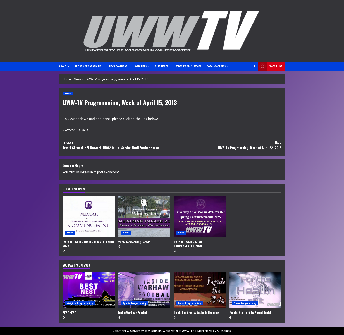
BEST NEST (69, 313)
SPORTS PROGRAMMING (88, 66)
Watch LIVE (275, 66)
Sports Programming (135, 303)
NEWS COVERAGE (118, 66)
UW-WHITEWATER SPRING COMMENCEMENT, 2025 (189, 244)
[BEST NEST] (89, 290)
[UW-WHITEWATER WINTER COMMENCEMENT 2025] (89, 216)
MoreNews (204, 331)
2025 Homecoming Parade (134, 242)
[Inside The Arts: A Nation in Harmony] (200, 290)
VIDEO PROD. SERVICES (188, 66)
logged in (86, 172)
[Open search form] (254, 66)
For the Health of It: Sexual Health (250, 313)
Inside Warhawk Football (132, 313)
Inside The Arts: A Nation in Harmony (196, 313)
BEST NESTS (161, 66)
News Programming (189, 303)
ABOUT (63, 66)
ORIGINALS (141, 66)
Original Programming (80, 303)
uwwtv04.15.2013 (76, 129)
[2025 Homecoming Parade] (144, 216)
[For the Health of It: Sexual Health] (255, 290)
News (67, 93)
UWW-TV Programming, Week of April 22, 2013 (249, 145)
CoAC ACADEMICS (216, 66)
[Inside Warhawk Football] (144, 290)
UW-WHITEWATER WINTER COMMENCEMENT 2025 (88, 244)
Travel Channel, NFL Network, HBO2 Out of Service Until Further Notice (111, 145)
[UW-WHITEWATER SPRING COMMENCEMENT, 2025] (200, 216)
